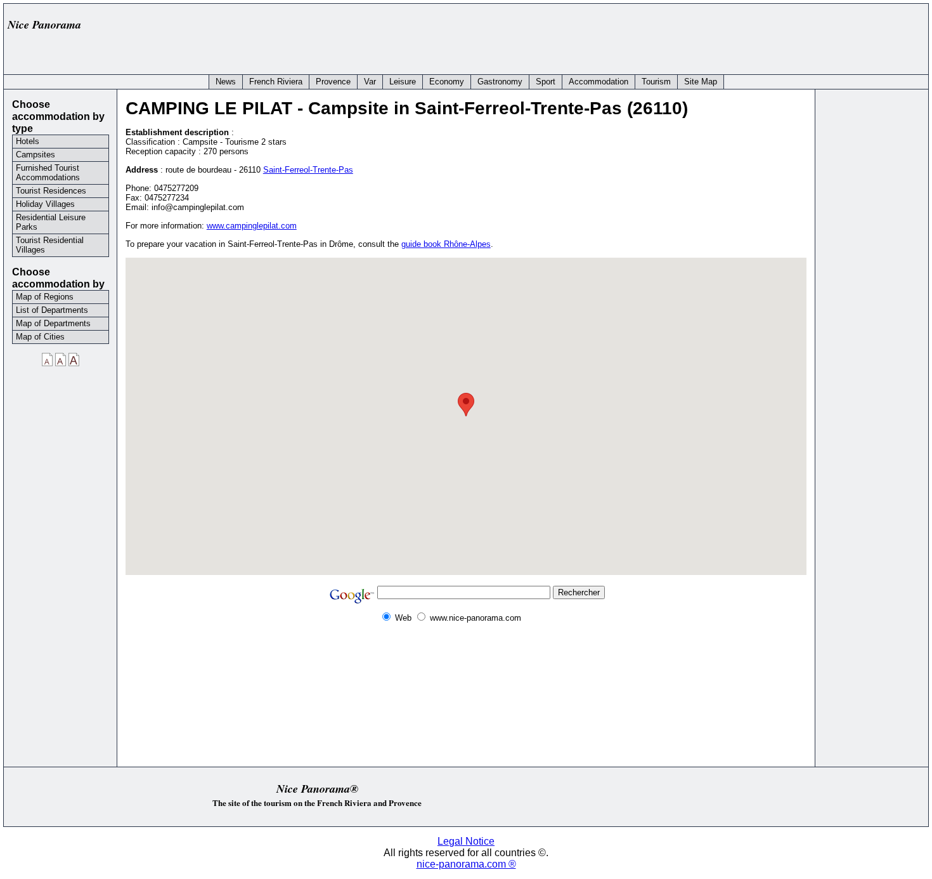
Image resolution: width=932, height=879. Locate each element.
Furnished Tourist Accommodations (48, 172)
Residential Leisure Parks (51, 222)
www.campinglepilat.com (252, 225)
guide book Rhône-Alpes (446, 244)
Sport (545, 81)
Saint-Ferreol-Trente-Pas (308, 170)
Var (370, 81)
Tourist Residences (51, 190)
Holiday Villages (45, 204)
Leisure (402, 81)
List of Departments (52, 310)
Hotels (27, 141)
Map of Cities (40, 336)
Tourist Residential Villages (50, 244)
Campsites (35, 154)
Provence (333, 81)
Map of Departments (53, 323)
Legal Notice (466, 841)
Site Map (700, 81)
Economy (446, 81)
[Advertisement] (692, 36)
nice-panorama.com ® (466, 864)
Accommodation (598, 81)
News (226, 81)
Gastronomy (499, 81)
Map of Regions (45, 296)
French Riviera (275, 81)
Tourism (656, 81)
